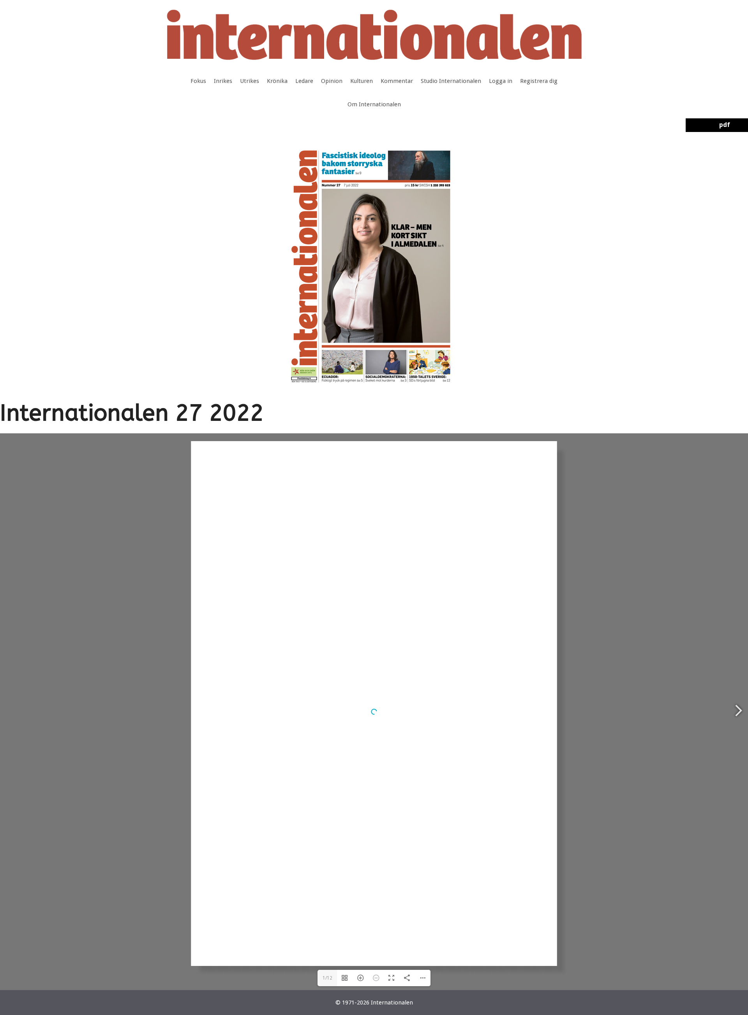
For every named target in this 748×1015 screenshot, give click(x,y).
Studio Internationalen (451, 80)
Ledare (304, 80)
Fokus (198, 80)
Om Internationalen (374, 104)
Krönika (277, 80)
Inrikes (223, 80)
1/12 (327, 978)
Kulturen (361, 80)
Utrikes (249, 80)
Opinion (331, 80)
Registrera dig (538, 80)
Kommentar (397, 80)
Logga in (500, 80)
